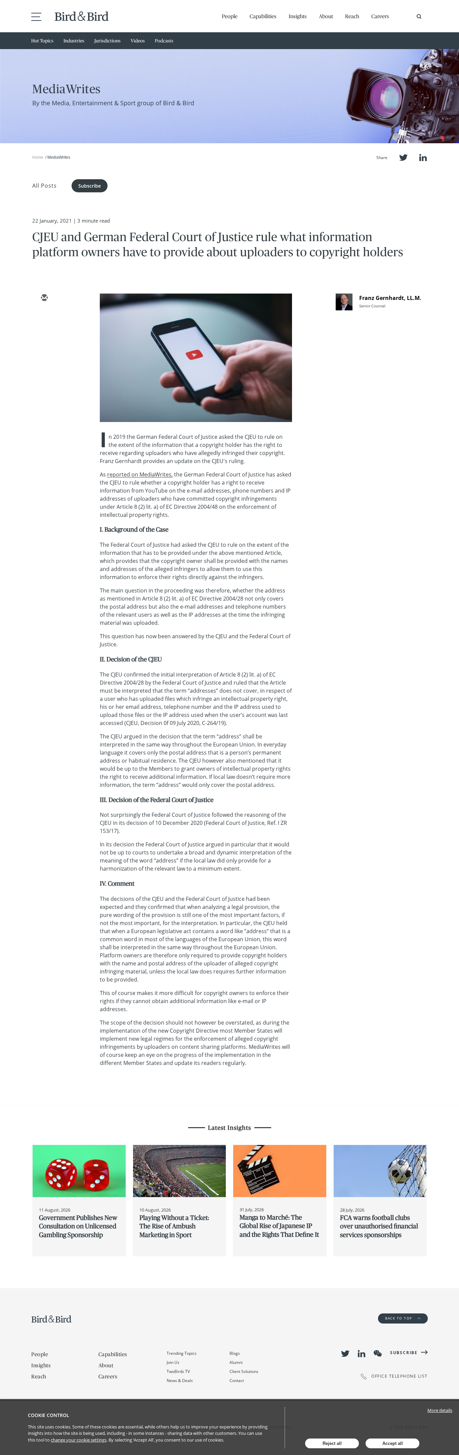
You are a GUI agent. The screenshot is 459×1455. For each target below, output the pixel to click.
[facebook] (44, 356)
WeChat (378, 1353)
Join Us (173, 1362)
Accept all (392, 1443)
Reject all (332, 1443)
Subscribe (89, 186)
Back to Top (399, 1318)
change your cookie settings (79, 1440)
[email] (44, 298)
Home (37, 157)
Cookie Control (48, 1415)
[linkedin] (44, 337)
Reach (352, 16)
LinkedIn (423, 157)
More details (439, 1410)
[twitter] (44, 317)
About (326, 16)
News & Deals (180, 1380)
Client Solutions (244, 1371)
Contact (237, 1380)
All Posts (44, 185)
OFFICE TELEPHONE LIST (399, 1376)
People (230, 16)
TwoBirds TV (178, 1371)
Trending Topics (182, 1353)
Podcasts (164, 40)
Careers (380, 16)
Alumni (236, 1362)
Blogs (235, 1353)
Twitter (403, 157)
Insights (298, 16)
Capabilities (263, 16)
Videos (138, 40)
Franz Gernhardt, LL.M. (390, 298)
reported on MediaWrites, (140, 474)
